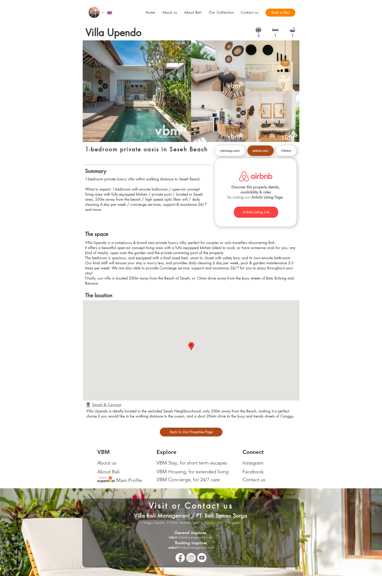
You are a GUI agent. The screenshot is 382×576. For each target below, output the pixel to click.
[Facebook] (180, 557)
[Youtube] (201, 557)
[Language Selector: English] (107, 12)
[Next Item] (291, 91)
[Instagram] (191, 557)
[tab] (230, 150)
